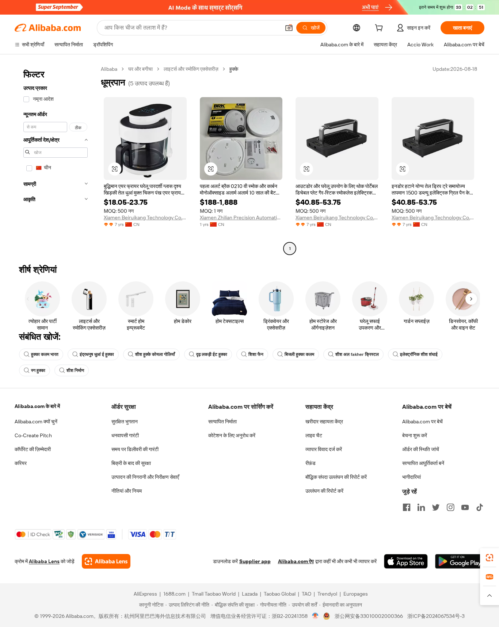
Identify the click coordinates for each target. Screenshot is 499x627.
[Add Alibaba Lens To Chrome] (106, 561)
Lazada (250, 594)
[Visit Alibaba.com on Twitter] (435, 507)
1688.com (174, 594)
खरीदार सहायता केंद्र (324, 421)
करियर (21, 463)
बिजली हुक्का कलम (299, 354)
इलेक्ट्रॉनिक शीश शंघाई (419, 354)
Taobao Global (280, 594)
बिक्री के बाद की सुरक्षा (131, 463)
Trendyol (327, 594)
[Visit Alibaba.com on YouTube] (465, 507)
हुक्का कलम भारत (44, 354)
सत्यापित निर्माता (222, 421)
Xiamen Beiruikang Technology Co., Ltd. (145, 217)
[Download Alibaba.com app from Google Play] (459, 561)
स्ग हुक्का (38, 370)
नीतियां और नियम (126, 491)
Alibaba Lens (44, 561)
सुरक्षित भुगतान (124, 421)
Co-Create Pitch (33, 435)
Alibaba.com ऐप (296, 561)
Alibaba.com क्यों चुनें (36, 421)
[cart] (380, 29)
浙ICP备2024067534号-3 (436, 616)
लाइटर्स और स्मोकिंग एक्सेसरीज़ (191, 69)
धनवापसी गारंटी (125, 435)
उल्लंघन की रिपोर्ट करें (324, 491)
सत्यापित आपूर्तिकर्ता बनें (423, 463)
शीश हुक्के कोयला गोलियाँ (155, 354)
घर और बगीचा (140, 69)
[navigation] (55, 159)
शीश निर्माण (75, 370)
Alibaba (109, 69)
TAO (306, 594)
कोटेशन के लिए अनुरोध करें (231, 435)
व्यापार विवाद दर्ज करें (323, 449)
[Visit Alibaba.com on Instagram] (450, 507)
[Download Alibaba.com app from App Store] (406, 561)
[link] (489, 557)
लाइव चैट (313, 435)
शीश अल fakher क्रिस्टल (357, 354)
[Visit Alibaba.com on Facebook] (406, 507)
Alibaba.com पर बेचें (422, 421)
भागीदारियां (411, 477)
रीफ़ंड (310, 463)
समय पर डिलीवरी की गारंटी (135, 449)
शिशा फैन (255, 354)
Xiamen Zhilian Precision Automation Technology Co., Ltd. (241, 217)
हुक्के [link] (233, 69)
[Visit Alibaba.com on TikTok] (479, 507)
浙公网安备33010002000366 (369, 616)
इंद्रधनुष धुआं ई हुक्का (97, 354)
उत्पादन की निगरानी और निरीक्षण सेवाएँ (145, 477)
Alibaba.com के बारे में (37, 406)
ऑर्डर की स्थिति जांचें (420, 449)
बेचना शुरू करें (414, 435)
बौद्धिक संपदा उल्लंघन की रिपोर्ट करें (336, 477)
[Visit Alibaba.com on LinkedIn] (421, 507)
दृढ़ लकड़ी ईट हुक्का (211, 354)
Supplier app (255, 561)
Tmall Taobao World (214, 594)
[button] (289, 27)
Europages (355, 594)
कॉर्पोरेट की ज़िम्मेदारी (33, 449)
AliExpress (145, 594)
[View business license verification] (315, 616)
